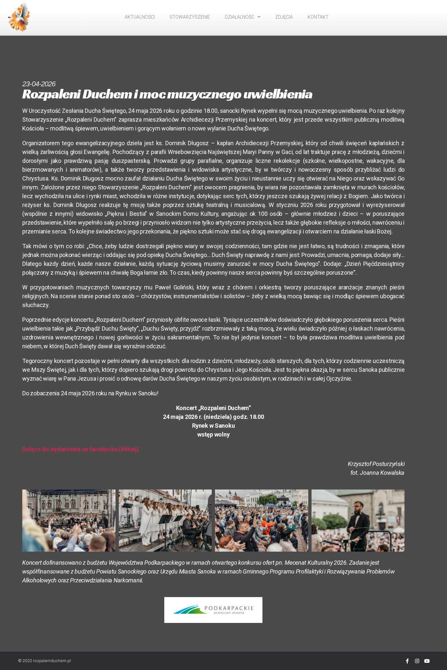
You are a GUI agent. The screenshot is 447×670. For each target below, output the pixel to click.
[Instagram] (417, 661)
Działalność (239, 17)
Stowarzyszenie (190, 17)
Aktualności (140, 17)
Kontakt (318, 17)
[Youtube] (426, 661)
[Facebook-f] (407, 661)
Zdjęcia (284, 17)
